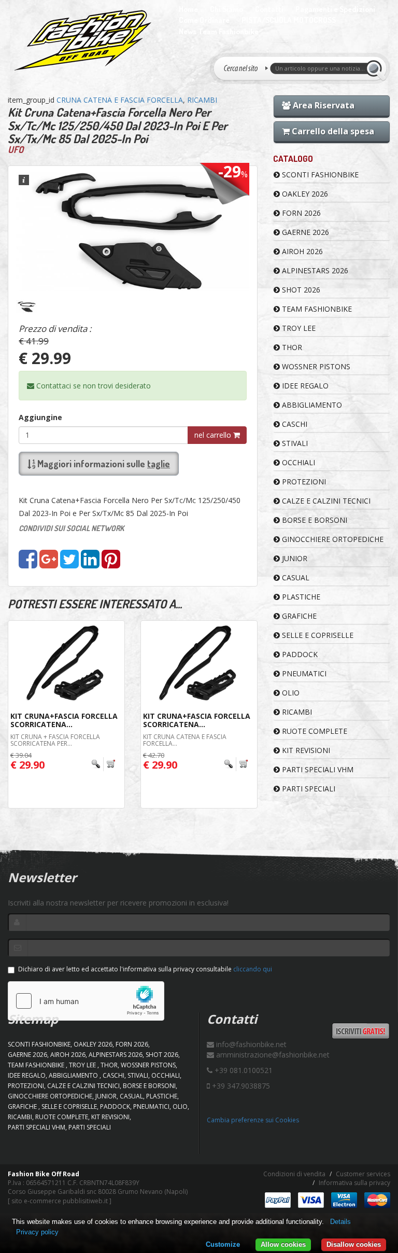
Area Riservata (322, 105)
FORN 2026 (300, 213)
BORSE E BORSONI (313, 520)
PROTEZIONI (303, 481)
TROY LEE (298, 328)
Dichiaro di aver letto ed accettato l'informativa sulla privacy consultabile (145, 969)
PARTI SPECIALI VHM (316, 769)
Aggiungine (40, 417)
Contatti (269, 9)
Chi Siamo (226, 9)
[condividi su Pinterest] (111, 564)
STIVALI (294, 443)
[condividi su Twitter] (69, 564)
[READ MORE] (104, 764)
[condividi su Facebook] (28, 564)
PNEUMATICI (303, 673)
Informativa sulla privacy (354, 1182)
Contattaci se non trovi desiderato (92, 386)
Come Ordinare (204, 20)
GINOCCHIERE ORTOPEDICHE (331, 539)
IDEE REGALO (304, 386)
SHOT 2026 (300, 290)
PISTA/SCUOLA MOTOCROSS (288, 20)
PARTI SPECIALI (307, 788)
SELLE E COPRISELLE (316, 635)
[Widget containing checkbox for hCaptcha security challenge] (86, 1001)
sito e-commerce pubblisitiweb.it (59, 1200)
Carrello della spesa (332, 131)
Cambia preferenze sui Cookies (253, 1120)
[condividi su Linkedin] (90, 564)
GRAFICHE (298, 616)
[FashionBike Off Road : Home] (83, 40)
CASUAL (294, 577)
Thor (291, 347)
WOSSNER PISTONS (315, 366)
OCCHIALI (297, 462)
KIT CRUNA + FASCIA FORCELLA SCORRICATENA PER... (55, 740)
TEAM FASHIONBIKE (316, 309)
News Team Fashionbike (219, 31)
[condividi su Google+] (48, 564)
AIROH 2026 (301, 251)
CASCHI (293, 424)
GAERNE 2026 (304, 232)
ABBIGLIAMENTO (311, 405)
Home (188, 9)
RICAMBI (202, 100)
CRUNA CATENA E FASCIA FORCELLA (119, 100)
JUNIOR (293, 558)
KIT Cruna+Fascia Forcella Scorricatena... (64, 720)
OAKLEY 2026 (304, 194)
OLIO (290, 693)
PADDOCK (299, 654)
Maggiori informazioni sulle (102, 463)
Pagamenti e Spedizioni (335, 9)
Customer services (363, 1174)
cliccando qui (252, 969)
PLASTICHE (300, 597)
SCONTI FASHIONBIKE (319, 174)
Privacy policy (37, 1232)
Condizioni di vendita (294, 1174)
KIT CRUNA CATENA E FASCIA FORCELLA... (184, 740)
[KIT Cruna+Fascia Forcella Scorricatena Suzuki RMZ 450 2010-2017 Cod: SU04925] (66, 665)
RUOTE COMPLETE (313, 731)
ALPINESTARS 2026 (314, 270)
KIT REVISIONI (305, 750)
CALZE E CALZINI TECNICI (325, 501)
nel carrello (213, 435)
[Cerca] (375, 68)
